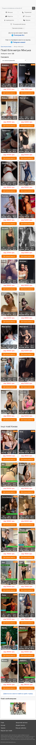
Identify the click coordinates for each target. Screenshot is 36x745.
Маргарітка (24, 98)
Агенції (3, 725)
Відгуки (28, 20)
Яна (3, 392)
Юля (21, 432)
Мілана (4, 660)
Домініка (5, 65)
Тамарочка (6, 131)
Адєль (4, 628)
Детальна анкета (9, 93)
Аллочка (23, 131)
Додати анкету (20, 725)
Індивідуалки (10, 20)
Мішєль (22, 628)
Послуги (28, 16)
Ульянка (5, 229)
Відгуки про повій (6, 730)
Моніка (22, 65)
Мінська (10, 12)
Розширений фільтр (19, 24)
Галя (3, 261)
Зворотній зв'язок (21, 722)
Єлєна (22, 196)
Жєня (22, 595)
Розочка (5, 196)
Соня (21, 163)
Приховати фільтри (17, 28)
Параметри (27, 12)
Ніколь (22, 530)
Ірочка (22, 359)
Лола (4, 595)
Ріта (21, 497)
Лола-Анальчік (7, 497)
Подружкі (5, 432)
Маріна (4, 98)
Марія (4, 359)
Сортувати (5, 57)
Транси (3, 728)
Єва (3, 530)
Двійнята (23, 660)
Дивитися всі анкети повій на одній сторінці (18, 694)
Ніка (21, 229)
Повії (2, 722)
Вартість (10, 16)
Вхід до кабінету (21, 728)
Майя (21, 294)
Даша (22, 464)
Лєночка (5, 163)
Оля (21, 562)
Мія (3, 464)
